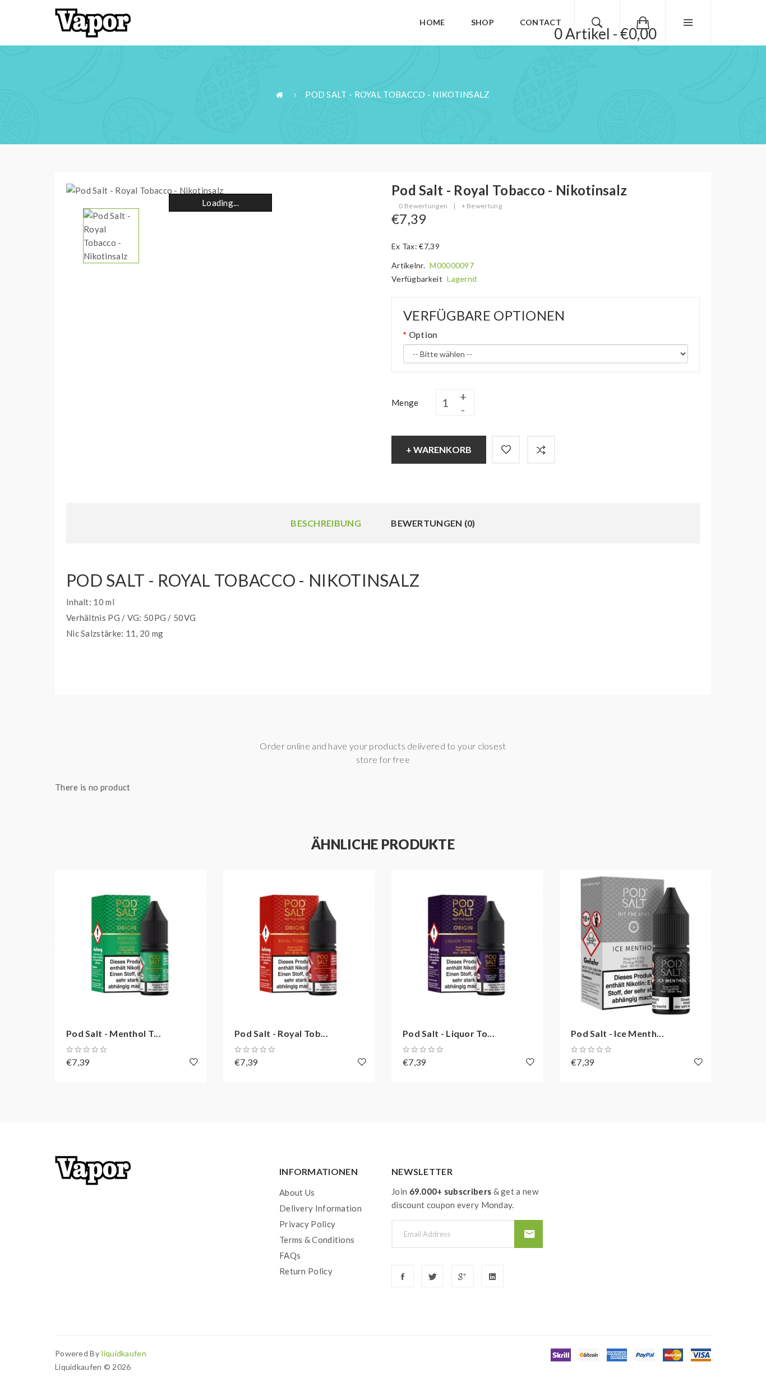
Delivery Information (320, 1208)
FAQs (290, 1255)
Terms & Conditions (316, 1240)
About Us (297, 1192)
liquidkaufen (123, 1353)
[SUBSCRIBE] (528, 1234)
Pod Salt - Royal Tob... (281, 1033)
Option (423, 335)
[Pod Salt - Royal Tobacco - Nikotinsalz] (111, 235)
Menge (405, 402)
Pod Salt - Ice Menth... (617, 1033)
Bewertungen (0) (433, 523)
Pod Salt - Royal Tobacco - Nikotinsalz (397, 94)
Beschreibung (325, 523)
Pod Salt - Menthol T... (113, 1033)
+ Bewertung (482, 206)
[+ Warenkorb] (69, 884)
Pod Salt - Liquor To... (449, 1033)
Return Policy (306, 1271)
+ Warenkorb (439, 449)
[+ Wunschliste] (506, 450)
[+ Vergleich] (541, 450)
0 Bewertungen (423, 206)
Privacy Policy (307, 1224)
